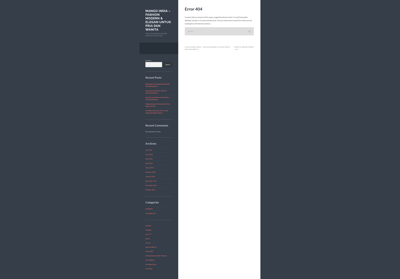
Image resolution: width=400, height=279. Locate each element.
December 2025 (151, 181)
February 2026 (150, 172)
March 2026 (149, 168)
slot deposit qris (150, 264)
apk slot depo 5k (151, 247)
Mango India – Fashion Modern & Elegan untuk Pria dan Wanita (158, 20)
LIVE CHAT (149, 251)
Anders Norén (248, 47)
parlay (147, 238)
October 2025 (150, 190)
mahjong (148, 230)
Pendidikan (149, 209)
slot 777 (148, 234)
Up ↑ (237, 49)
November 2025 (151, 185)
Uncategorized (150, 213)
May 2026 (149, 159)
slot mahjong (149, 260)
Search (148, 61)
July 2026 (148, 150)
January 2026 (150, 176)
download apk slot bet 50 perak (156, 256)
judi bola (148, 226)
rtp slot (147, 243)
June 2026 (149, 154)
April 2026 (149, 163)
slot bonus (148, 269)
